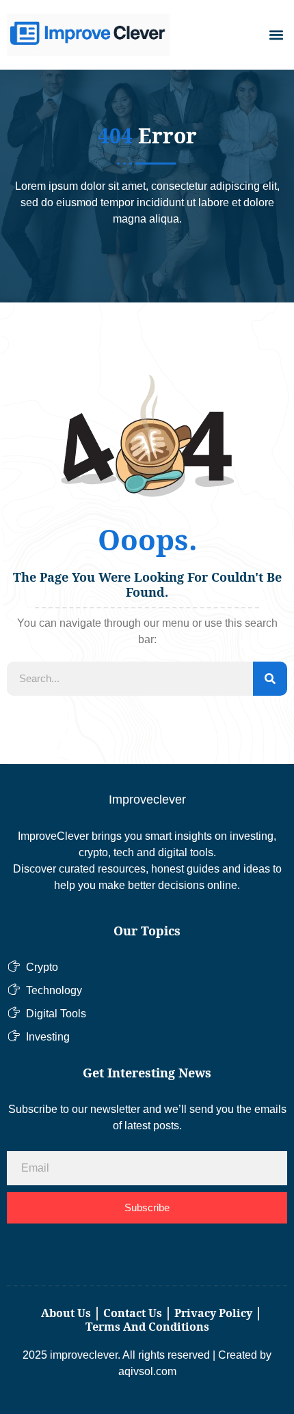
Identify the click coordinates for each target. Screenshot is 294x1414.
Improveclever (147, 799)
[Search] (270, 679)
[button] (276, 35)
